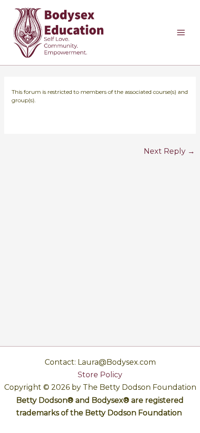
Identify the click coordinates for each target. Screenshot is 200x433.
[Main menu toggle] (181, 32)
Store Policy (100, 374)
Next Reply (169, 151)
